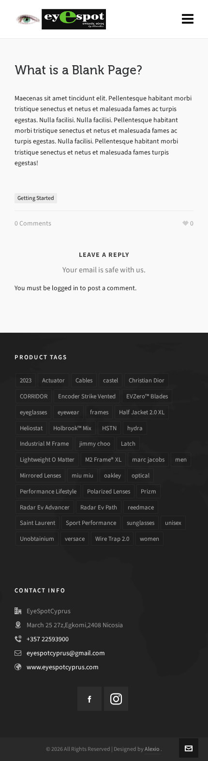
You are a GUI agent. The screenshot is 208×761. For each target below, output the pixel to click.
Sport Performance (91, 523)
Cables (83, 380)
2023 (25, 380)
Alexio (153, 749)
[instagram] (116, 699)
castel (110, 380)
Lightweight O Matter (47, 459)
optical (140, 475)
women (149, 539)
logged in (65, 288)
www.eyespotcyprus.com (63, 667)
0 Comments (33, 223)
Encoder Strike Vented (87, 396)
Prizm (148, 491)
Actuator (53, 380)
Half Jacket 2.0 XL (141, 412)
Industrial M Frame (44, 443)
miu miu (82, 475)
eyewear (68, 412)
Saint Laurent (37, 523)
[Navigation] (187, 19)
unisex (173, 523)
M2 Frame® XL (103, 459)
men (181, 459)
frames (99, 412)
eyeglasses (33, 412)
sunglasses (140, 523)
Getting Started (35, 198)
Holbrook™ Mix (72, 428)
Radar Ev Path (98, 507)
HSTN (109, 428)
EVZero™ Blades (147, 396)
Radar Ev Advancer (45, 507)
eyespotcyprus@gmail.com (66, 653)
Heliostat (31, 428)
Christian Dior (146, 380)
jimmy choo (94, 443)
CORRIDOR (33, 396)
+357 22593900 (48, 639)
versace (75, 539)
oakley (112, 475)
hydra (135, 428)
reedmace (141, 507)
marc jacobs (148, 459)
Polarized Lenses (108, 491)
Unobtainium (37, 539)
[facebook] (89, 699)
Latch (128, 443)
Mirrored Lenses (40, 475)
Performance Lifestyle (48, 491)
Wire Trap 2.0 (112, 539)
